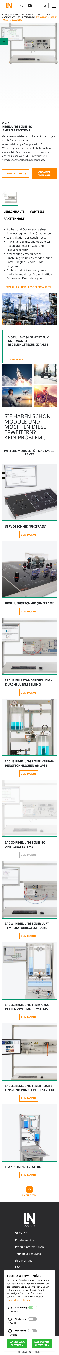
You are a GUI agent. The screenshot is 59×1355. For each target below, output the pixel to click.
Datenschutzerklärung (18, 1299)
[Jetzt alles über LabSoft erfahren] (27, 287)
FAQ (17, 1267)
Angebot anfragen (44, 173)
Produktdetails (15, 173)
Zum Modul (28, 534)
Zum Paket (16, 359)
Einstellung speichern (17, 1344)
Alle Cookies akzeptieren (41, 1344)
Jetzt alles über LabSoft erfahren (28, 287)
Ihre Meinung (23, 1260)
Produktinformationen (29, 1247)
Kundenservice (24, 1240)
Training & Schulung (28, 1253)
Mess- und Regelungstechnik (35, 14)
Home (5, 14)
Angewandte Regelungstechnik (18, 17)
